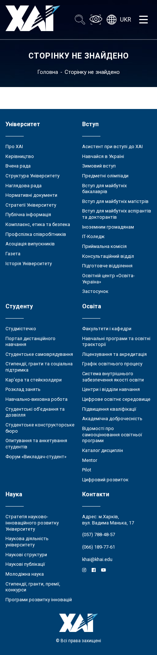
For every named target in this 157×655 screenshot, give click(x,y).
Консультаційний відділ (108, 256)
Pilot (86, 470)
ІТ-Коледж (93, 236)
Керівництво (19, 156)
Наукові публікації (25, 564)
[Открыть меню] (143, 20)
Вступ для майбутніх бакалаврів (104, 189)
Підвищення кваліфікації (109, 409)
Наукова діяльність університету (27, 541)
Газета (12, 253)
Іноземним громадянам (108, 227)
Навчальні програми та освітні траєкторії (116, 341)
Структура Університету (32, 175)
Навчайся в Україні (103, 156)
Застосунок (95, 291)
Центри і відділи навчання (111, 389)
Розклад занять (23, 389)
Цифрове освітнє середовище (116, 399)
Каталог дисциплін (102, 450)
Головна (48, 72)
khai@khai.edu (97, 559)
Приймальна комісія (104, 246)
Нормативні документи (31, 195)
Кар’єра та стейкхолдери (33, 380)
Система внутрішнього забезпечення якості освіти (113, 377)
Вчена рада (18, 166)
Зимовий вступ (99, 166)
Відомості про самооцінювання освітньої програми (112, 434)
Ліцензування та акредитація (114, 354)
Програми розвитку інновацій (38, 599)
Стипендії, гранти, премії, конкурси (32, 587)
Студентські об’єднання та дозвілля (35, 412)
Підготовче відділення (107, 265)
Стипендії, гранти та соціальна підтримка (39, 367)
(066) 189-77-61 (98, 547)
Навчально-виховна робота (36, 399)
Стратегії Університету (30, 205)
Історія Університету (28, 263)
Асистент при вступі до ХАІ (112, 146)
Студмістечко (20, 328)
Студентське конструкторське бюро (39, 428)
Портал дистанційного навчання (30, 341)
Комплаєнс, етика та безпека (37, 224)
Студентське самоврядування (39, 354)
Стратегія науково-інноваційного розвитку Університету (32, 522)
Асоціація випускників (30, 243)
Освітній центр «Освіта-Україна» (108, 279)
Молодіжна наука (24, 574)
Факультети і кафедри (106, 328)
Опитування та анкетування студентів (36, 443)
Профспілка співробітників (35, 234)
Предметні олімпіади (105, 175)
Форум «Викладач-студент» (35, 456)
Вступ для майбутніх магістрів (115, 201)
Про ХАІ (14, 146)
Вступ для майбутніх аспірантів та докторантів (116, 214)
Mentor (89, 460)
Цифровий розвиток (105, 479)
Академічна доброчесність (112, 418)
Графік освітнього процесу (112, 363)
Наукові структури (26, 554)
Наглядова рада (23, 185)
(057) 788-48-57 (98, 534)
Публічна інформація (28, 214)
